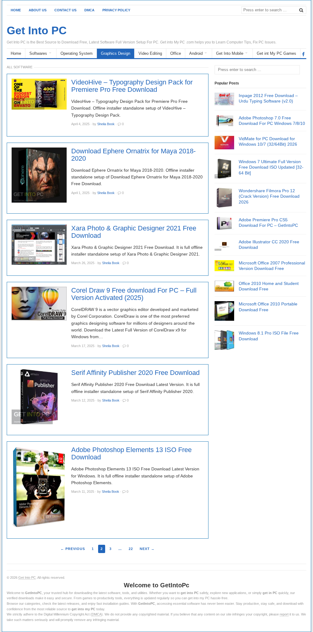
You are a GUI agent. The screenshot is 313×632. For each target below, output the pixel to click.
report (284, 614)
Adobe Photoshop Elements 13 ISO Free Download (131, 453)
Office (175, 53)
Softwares (38, 53)
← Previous (73, 549)
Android (196, 53)
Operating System (77, 53)
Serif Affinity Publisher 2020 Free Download (135, 372)
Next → (147, 549)
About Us (37, 10)
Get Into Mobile (229, 53)
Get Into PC (27, 577)
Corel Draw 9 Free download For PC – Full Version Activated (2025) (134, 294)
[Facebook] (303, 54)
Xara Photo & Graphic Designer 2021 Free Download (133, 232)
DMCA (89, 10)
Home (16, 10)
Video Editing (150, 53)
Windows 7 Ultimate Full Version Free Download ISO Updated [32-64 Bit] (271, 167)
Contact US (65, 10)
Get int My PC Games (276, 53)
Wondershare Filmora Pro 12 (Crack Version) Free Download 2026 (269, 196)
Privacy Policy (116, 10)
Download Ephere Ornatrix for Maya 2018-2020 (133, 155)
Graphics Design (115, 53)
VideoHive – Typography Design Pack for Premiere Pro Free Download (132, 86)
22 (131, 549)
